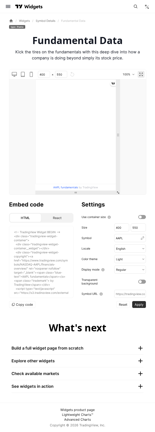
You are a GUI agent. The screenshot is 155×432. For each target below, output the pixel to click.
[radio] (25, 218)
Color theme (89, 259)
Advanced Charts (77, 419)
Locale (86, 248)
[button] (130, 248)
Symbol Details (45, 20)
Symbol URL (90, 293)
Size (84, 227)
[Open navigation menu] (8, 6)
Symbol (86, 238)
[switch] (142, 217)
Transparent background (90, 281)
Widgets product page (77, 410)
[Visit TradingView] (19, 6)
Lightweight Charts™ (77, 415)
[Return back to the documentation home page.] (11, 21)
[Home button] (33, 6)
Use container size (94, 217)
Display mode (90, 269)
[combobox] (128, 74)
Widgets (24, 20)
